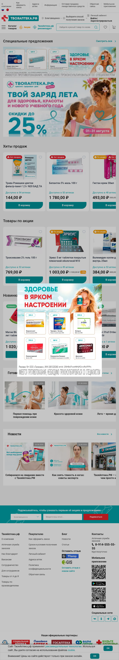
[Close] (98, 286)
